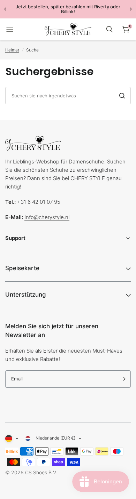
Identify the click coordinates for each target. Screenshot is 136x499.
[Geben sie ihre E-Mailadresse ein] (123, 379)
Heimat (12, 50)
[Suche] (109, 29)
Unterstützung (25, 294)
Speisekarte (22, 268)
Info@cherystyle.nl (46, 217)
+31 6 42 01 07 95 (38, 202)
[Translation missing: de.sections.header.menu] (10, 29)
